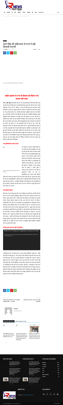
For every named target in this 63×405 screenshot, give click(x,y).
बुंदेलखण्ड (8, 16)
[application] (21, 240)
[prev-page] (4, 343)
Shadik (5, 49)
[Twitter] (8, 52)
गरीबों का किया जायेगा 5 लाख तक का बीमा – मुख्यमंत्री (31, 300)
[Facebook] (4, 52)
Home (4, 16)
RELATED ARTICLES (9, 321)
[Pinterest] (11, 52)
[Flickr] (50, 394)
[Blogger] (43, 394)
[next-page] (6, 343)
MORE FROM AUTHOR (20, 321)
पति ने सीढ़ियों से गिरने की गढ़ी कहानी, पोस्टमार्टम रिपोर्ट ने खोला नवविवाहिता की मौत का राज (8, 335)
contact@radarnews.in (28, 395)
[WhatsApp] (15, 52)
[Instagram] (54, 394)
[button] (58, 12)
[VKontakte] (57, 394)
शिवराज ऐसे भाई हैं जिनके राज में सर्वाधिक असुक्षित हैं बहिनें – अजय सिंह (11, 300)
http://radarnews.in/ (18, 310)
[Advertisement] (42, 5)
